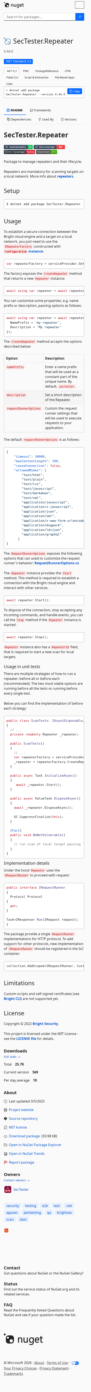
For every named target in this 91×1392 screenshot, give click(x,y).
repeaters (65, 176)
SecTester (21, 1189)
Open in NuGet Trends (27, 1153)
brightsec (64, 1212)
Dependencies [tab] (20, 119)
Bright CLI (12, 998)
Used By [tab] (47, 119)
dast (23, 1219)
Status (10, 1284)
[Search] (79, 17)
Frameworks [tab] (42, 110)
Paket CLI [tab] (12, 77)
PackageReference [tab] (46, 71)
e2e (45, 1205)
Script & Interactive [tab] (36, 77)
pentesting (32, 1212)
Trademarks (13, 1373)
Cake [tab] (9, 84)
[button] (74, 91)
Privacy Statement (54, 1368)
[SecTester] (8, 1189)
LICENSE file (26, 1038)
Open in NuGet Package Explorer (35, 1144)
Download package (24, 1136)
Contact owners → (17, 1180)
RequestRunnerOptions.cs (56, 563)
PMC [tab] (26, 71)
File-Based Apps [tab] (64, 77)
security (12, 1205)
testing (30, 1205)
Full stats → (12, 1057)
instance (24, 251)
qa (49, 1212)
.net (69, 1205)
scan (10, 1219)
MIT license (18, 1127)
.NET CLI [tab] (11, 71)
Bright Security (45, 1023)
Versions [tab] (70, 119)
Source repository (23, 1118)
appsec (12, 1212)
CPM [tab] (68, 71)
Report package (21, 1162)
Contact (12, 1268)
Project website (21, 1109)
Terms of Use (57, 1362)
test (57, 1205)
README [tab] (16, 110)
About (39, 1362)
